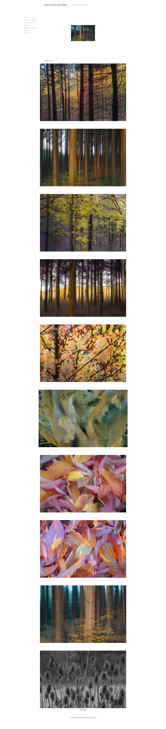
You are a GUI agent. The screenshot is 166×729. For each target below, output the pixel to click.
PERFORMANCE (29, 23)
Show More (83, 709)
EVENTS (26, 25)
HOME (26, 17)
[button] (83, 92)
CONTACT (27, 33)
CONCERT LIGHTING (31, 28)
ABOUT (26, 30)
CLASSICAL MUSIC (30, 20)
